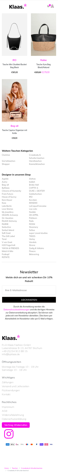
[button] (53, 6)
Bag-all (14, 126)
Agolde (5, 178)
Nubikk (32, 212)
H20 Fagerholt (8, 245)
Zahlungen (7, 382)
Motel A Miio (7, 251)
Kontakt (6, 394)
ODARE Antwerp (10, 215)
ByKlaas (5, 188)
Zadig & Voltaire (36, 248)
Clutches (6, 155)
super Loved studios (38, 233)
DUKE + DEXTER (37, 191)
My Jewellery (7, 212)
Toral (4, 239)
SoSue (32, 230)
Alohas (32, 178)
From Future (7, 194)
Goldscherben (35, 194)
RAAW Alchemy (9, 221)
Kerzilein (33, 200)
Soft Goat (6, 233)
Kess (4, 203)
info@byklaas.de (11, 354)
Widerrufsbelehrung (13, 414)
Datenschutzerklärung (14, 418)
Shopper (6, 164)
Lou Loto (33, 209)
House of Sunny (9, 197)
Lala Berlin (7, 206)
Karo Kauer (7, 200)
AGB (4, 410)
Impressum (8, 406)
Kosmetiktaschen (37, 164)
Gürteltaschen (8, 161)
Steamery (33, 227)
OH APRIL (33, 215)
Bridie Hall (34, 185)
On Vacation (7, 218)
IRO (14, 60)
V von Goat (7, 242)
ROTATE (6, 257)
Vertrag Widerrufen (15, 424)
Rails (31, 221)
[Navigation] (4, 6)
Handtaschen (35, 161)
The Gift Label (8, 236)
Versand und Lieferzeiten (15, 386)
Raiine (43, 60)
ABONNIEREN (29, 299)
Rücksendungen (11, 390)
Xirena (32, 245)
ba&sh (32, 182)
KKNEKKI (33, 203)
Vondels (32, 242)
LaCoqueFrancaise (37, 206)
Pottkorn (33, 218)
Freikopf (5, 254)
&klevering (34, 254)
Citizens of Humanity (11, 191)
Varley (32, 239)
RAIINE (5, 224)
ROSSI (32, 224)
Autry (4, 182)
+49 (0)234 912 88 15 (15, 351)
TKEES (32, 236)
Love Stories (7, 209)
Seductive (6, 227)
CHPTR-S (33, 188)
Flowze (32, 251)
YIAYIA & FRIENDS (10, 248)
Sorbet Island (8, 230)
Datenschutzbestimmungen (17, 309)
